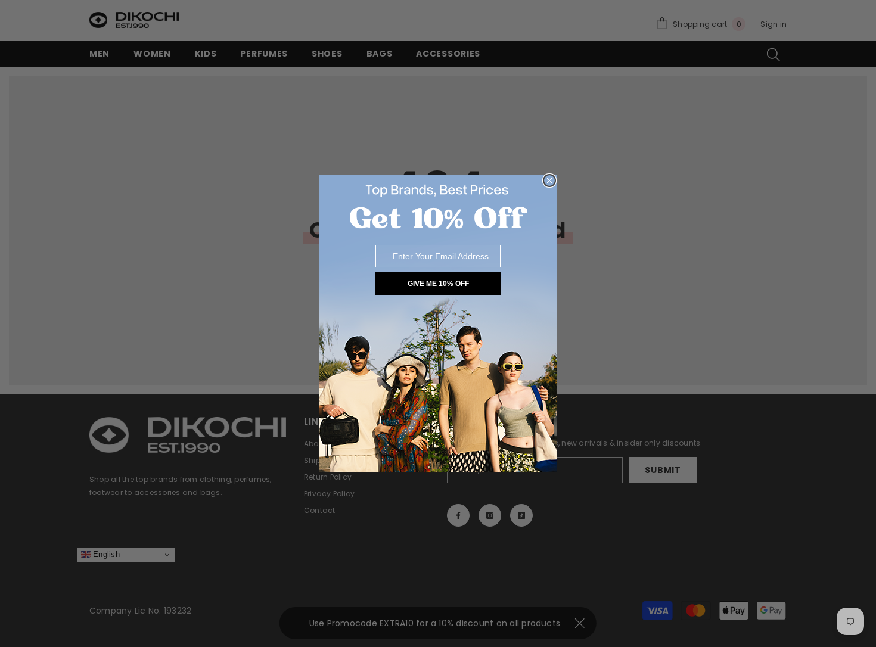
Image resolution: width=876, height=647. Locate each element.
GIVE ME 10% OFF (438, 283)
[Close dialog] (549, 180)
